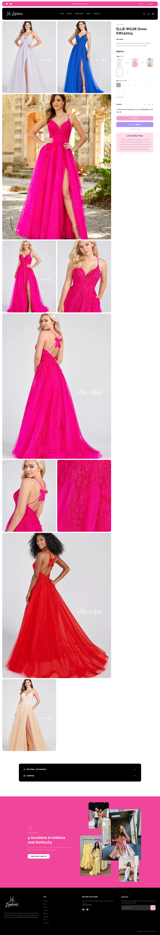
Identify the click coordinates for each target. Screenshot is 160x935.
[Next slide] (108, 4)
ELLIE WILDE (120, 24)
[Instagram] (7, 4)
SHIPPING (30, 776)
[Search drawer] (144, 14)
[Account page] (148, 14)
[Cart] (153, 14)
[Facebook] (11, 4)
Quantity (119, 104)
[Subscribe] (153, 907)
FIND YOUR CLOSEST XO (39, 856)
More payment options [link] (135, 129)
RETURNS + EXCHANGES (36, 769)
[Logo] (14, 14)
